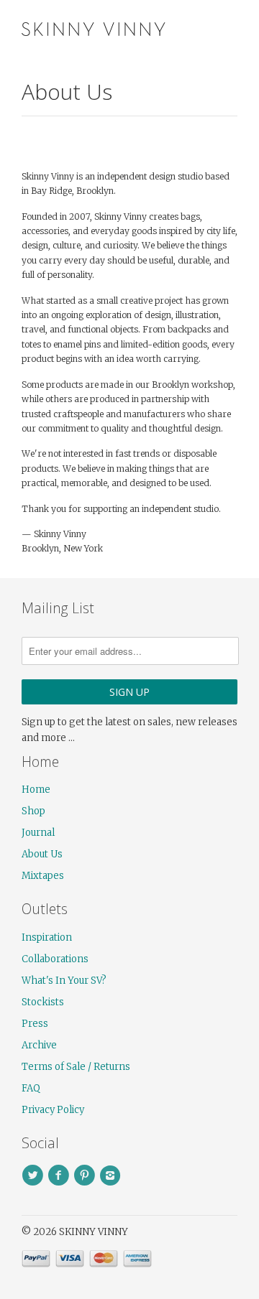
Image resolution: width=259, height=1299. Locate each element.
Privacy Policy (53, 1110)
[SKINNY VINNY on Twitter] (34, 1175)
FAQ (31, 1088)
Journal (38, 833)
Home (36, 789)
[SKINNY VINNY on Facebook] (60, 1175)
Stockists (43, 1002)
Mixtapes (43, 876)
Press (35, 1024)
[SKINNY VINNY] (93, 27)
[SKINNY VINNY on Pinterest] (86, 1175)
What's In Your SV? (64, 980)
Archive (39, 1045)
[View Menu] (196, 28)
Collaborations (55, 959)
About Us (42, 854)
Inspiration (47, 937)
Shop (33, 811)
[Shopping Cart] (224, 28)
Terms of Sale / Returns (76, 1067)
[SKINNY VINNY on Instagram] (112, 1175)
